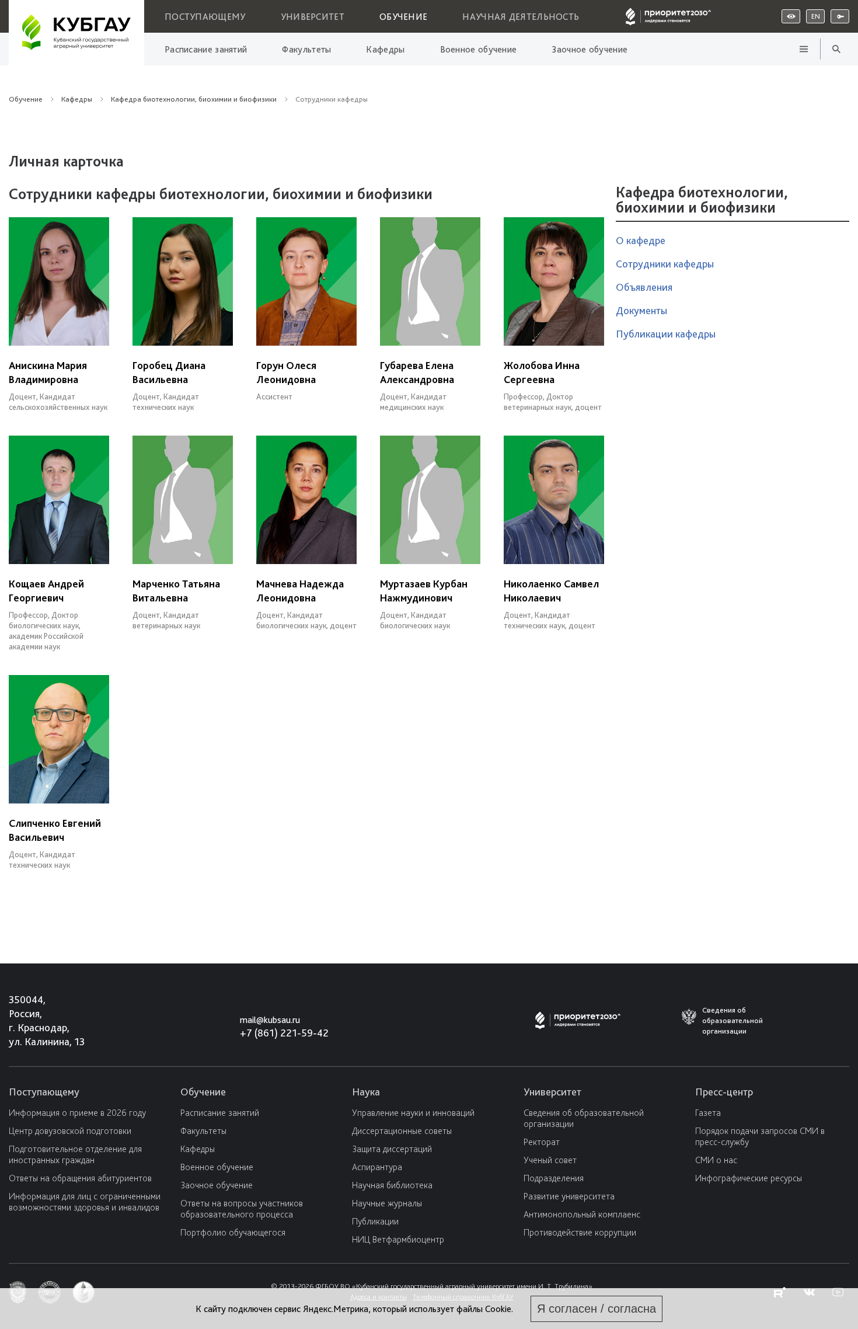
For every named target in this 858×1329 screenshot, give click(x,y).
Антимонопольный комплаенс (582, 1214)
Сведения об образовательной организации (584, 1118)
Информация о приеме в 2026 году (77, 1112)
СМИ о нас (716, 1160)
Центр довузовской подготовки (70, 1130)
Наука (366, 1092)
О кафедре (640, 240)
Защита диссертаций (392, 1148)
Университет (312, 16)
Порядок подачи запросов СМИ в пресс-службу (760, 1136)
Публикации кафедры (666, 334)
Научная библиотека (392, 1185)
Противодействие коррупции (580, 1232)
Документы (641, 310)
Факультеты (306, 49)
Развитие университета (569, 1196)
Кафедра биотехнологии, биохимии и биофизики (194, 99)
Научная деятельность (520, 16)
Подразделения (554, 1178)
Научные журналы (387, 1203)
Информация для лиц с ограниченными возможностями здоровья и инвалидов (85, 1202)
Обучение (403, 16)
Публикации (375, 1221)
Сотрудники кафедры (665, 264)
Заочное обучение (589, 49)
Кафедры (385, 49)
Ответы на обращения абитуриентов (80, 1178)
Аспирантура (377, 1167)
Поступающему (205, 16)
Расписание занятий (206, 49)
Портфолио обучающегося (232, 1232)
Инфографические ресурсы (748, 1178)
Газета (708, 1112)
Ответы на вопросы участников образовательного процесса (241, 1209)
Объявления (644, 287)
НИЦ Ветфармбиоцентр (398, 1239)
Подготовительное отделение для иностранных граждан (75, 1154)
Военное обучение (478, 49)
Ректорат (542, 1141)
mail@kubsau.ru (270, 1019)
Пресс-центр (724, 1092)
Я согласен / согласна (596, 1308)
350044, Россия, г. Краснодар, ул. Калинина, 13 (36, 1020)
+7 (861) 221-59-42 (284, 1033)
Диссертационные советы (402, 1130)
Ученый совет (550, 1160)
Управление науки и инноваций (413, 1112)
